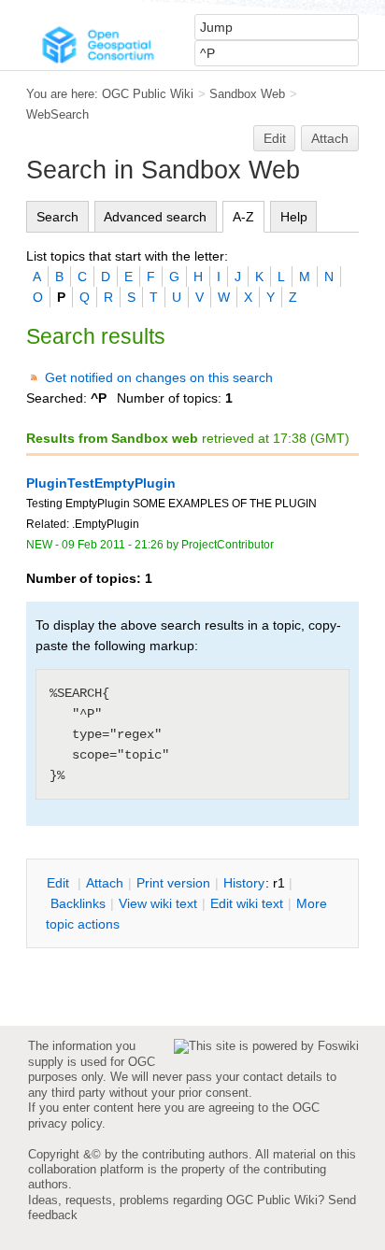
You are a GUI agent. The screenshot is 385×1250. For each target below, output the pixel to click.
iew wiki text (158, 903)
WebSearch (57, 114)
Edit (275, 138)
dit (60, 882)
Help (293, 216)
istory (243, 882)
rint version (173, 882)
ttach (104, 882)
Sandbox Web (247, 94)
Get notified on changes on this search (159, 377)
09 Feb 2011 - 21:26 (113, 544)
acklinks (78, 903)
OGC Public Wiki (147, 94)
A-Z (243, 216)
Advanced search (155, 216)
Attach (330, 138)
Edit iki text (246, 903)
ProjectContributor (227, 544)
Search (57, 216)
